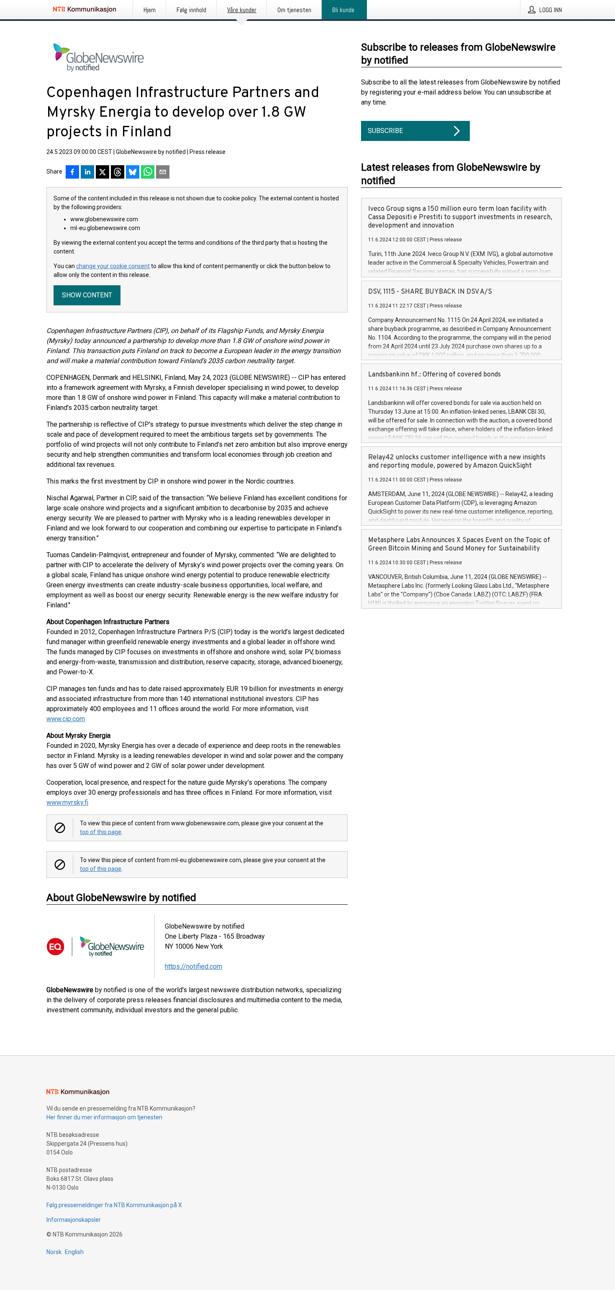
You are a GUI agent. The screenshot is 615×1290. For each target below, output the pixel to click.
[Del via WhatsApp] (147, 172)
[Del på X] (102, 172)
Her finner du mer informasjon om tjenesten (104, 1117)
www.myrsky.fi (67, 802)
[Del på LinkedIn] (87, 172)
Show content (87, 295)
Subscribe (385, 131)
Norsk (54, 1252)
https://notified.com (193, 966)
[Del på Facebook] (72, 172)
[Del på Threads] (117, 172)
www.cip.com (65, 719)
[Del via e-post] (162, 172)
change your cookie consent (113, 266)
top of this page (100, 832)
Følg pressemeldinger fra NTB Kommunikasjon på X (114, 1205)
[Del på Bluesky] (132, 172)
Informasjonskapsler (73, 1219)
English (74, 1252)
